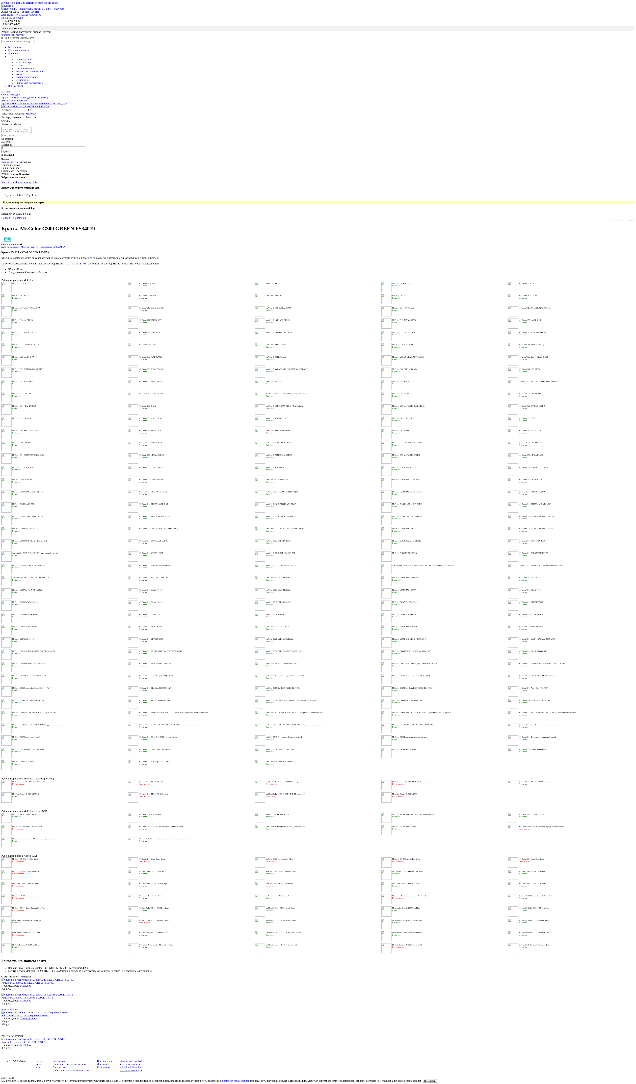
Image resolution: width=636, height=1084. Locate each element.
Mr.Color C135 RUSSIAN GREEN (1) (407, 541)
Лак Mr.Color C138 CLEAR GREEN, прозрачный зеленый (35, 553)
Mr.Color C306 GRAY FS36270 (151, 590)
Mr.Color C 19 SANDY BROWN (404, 320)
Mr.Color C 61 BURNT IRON (277, 418)
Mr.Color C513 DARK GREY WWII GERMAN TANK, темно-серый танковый (169, 725)
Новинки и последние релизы (69, 1064)
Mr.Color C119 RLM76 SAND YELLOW (535, 504)
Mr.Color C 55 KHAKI (148, 406)
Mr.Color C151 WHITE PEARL (151, 553)
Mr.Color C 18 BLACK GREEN (278, 320)
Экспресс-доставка (12, 17)
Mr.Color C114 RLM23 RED (23, 504)
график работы (30, 11)
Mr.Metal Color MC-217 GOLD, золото (154, 794)
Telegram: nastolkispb (131, 1070)
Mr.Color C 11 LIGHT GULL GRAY (26, 308)
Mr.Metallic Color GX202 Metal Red (406, 908)
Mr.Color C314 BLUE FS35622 (531, 602)
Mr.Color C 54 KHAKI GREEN (24, 406)
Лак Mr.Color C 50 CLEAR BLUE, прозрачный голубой (288, 394)
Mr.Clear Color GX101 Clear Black (152, 871)
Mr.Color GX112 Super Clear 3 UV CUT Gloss (410, 896)
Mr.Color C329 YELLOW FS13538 (279, 639)
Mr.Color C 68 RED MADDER (531, 430)
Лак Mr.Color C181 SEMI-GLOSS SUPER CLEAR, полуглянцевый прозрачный (423, 565)
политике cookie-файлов (236, 1080)
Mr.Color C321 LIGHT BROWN (24, 627)
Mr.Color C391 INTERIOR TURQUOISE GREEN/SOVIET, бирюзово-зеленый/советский (173, 712)
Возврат (19, 74)
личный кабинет (10, 2)
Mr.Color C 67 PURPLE (401, 430)
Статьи (38, 1061)
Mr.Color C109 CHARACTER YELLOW (28, 492)
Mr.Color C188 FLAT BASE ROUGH (153, 578)
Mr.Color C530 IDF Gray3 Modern (279, 762)
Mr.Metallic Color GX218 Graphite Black (535, 945)
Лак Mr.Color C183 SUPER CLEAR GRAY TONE (31, 578)
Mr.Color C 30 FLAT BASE (402, 345)
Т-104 (75, 263)
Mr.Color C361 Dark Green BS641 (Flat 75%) (30, 676)
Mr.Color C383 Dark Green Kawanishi (407, 700)
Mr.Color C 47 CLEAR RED (23, 394)
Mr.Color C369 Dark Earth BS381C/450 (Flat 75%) (412, 688)
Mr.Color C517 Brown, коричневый (26, 737)
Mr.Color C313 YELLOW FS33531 (406, 602)
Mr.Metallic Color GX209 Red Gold (26, 933)
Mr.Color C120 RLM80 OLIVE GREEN (27, 516)
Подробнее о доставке (13, 217)
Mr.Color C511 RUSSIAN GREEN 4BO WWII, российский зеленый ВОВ (547, 712)
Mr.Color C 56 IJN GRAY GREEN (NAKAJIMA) (284, 406)
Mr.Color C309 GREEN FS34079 (532, 590)
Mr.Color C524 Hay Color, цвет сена (280, 749)
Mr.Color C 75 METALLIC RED (151, 455)
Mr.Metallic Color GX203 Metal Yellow (534, 908)
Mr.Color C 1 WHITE (20, 283)
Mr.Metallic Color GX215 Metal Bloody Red (156, 945)
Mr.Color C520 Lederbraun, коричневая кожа (409, 737)
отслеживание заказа (46, 2)
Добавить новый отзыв (11, 124)
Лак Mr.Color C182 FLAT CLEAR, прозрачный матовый (541, 565)
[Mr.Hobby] (7, 242)
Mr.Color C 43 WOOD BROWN (151, 381)
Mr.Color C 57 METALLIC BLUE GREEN (408, 406)
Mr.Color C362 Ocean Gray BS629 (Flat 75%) (156, 676)
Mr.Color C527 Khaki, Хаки (23, 762)
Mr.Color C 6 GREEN (20, 296)
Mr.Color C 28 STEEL (147, 345)
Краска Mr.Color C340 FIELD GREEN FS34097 (27, 982)
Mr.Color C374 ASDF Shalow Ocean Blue (28, 700)
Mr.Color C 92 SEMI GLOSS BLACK (533, 467)
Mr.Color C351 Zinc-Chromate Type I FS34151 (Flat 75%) (414, 663)
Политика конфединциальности (71, 1070)
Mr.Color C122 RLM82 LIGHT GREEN (281, 516)
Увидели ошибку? (11, 165)
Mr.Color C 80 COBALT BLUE (151, 467)
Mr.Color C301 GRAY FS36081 (278, 578)
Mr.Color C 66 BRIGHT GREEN (278, 430)
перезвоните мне (12, 28)
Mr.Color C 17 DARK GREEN (150, 320)
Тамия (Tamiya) (28, 1018)
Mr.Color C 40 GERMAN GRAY (404, 369)
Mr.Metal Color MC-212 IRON (151, 782)
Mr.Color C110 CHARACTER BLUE (153, 492)
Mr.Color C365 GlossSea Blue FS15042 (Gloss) (537, 676)
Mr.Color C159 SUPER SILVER (404, 553)
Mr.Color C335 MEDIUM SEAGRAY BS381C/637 (411, 651)
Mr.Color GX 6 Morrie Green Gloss (25, 871)
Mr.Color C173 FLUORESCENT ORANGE (155, 565)
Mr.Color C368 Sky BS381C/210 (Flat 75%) (283, 688)
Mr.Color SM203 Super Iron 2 (277, 814)
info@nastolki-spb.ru (131, 1067)
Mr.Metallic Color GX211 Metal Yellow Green (283, 933)
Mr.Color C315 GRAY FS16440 (24, 614)
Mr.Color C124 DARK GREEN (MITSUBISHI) (537, 516)
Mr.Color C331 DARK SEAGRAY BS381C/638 (537, 639)
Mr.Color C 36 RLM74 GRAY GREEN (534, 357)
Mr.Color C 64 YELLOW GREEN (25, 430)
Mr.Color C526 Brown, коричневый (533, 749)
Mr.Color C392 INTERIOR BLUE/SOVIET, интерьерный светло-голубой (294, 712)
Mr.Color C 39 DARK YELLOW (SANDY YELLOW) (286, 369)
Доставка (102, 1064)
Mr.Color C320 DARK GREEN (531, 614)
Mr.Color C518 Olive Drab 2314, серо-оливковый (158, 737)
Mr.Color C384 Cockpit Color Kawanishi (534, 700)
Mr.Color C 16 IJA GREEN (22, 320)
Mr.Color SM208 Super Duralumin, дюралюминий (285, 826)
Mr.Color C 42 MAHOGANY (23, 381)
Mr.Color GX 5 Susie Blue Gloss (531, 859)
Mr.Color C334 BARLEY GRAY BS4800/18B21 (284, 651)
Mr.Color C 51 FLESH (400, 394)
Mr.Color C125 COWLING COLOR (26, 529)
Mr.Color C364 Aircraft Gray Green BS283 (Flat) (411, 676)
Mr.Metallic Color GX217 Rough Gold (407, 945)
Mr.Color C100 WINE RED (22, 480)
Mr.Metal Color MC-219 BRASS (404, 794)
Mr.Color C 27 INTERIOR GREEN (25, 345)
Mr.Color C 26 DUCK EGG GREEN (533, 332)
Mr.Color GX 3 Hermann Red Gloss (279, 859)
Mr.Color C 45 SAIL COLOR (403, 381)
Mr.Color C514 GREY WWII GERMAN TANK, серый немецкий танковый (294, 725)
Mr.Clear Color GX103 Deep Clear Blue (407, 871)
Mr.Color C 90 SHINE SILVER (404, 467)
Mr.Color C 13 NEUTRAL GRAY (278, 308)
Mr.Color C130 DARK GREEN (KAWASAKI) (30, 541)
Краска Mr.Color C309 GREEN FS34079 (23, 1042)
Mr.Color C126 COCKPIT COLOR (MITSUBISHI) (158, 529)
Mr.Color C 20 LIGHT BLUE (530, 320)
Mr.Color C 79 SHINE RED (22, 467)
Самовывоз (103, 1067)
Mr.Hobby (31, 113)
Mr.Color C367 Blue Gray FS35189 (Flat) (155, 688)
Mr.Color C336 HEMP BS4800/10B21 (533, 651)
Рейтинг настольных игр (29, 71)
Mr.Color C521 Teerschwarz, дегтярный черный (537, 737)
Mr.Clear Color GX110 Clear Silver (152, 896)
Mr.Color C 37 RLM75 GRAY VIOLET (27, 369)
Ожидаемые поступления (29, 83)
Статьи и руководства (27, 68)
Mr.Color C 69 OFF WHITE (23, 443)
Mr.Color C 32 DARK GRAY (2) (24, 357)
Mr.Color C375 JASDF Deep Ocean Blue (154, 700)
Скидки (19, 65)
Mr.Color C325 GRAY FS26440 (404, 627)
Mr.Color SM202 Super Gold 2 (151, 814)
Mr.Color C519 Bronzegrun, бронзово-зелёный (284, 737)
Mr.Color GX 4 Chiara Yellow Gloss (406, 859)
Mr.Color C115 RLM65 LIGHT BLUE (153, 504)
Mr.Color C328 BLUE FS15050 (151, 639)
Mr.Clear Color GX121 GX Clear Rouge (154, 908)
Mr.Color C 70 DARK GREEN (150, 443)
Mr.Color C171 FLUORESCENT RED (533, 553)
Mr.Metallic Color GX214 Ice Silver (26, 945)
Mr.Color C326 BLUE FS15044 (531, 627)
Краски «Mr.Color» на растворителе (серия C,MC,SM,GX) (39, 247)
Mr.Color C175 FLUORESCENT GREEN (281, 565)
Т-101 (67, 263)
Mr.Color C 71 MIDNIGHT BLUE (279, 443)
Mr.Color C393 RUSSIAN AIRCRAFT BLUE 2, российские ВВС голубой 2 (421, 712)
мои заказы (27, 2)
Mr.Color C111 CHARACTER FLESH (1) (282, 492)
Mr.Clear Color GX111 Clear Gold (279, 896)
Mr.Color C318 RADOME (276, 614)
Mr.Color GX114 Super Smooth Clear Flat (28, 908)
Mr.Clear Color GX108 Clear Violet (405, 883)
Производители (23, 59)
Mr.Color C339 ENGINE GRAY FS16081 (155, 663)
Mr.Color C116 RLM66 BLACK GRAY (281, 504)
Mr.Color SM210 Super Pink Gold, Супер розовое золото (541, 826)
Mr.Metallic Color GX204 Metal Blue (26, 920)
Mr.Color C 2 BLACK (147, 283)
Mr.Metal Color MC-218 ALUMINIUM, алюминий (285, 794)
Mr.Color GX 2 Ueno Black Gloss (152, 859)
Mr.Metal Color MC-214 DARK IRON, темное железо (413, 782)
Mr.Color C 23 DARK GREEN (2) (279, 332)
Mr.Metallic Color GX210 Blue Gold (153, 933)
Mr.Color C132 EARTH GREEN (278, 541)
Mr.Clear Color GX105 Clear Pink (25, 883)
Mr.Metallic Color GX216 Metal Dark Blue (282, 945)
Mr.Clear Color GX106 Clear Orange (153, 883)
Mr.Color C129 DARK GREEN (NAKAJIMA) (536, 529)
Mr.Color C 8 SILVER (274, 296)
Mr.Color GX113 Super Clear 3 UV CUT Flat (536, 896)
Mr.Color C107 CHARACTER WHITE (407, 480)
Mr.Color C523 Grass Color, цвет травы (154, 749)
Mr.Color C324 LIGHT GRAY (277, 627)
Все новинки (22, 80)
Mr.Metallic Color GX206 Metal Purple (281, 920)
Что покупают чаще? (26, 77)
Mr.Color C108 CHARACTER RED (532, 480)
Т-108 (83, 263)
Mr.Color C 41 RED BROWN (530, 369)
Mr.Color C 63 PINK (527, 418)
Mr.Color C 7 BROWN (147, 296)
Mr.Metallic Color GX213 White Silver (534, 933)
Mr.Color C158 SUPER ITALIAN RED (280, 553)
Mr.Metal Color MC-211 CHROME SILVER (29, 782)
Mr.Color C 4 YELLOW (401, 283)
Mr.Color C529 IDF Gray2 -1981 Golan (154, 762)
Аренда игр (14, 53)
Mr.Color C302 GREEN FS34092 (405, 578)
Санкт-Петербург (21, 174)
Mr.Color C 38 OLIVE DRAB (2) (151, 369)
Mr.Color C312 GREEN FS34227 (278, 602)
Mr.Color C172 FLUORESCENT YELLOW (29, 565)
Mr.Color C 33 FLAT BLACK (150, 357)
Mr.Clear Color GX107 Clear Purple (279, 883)
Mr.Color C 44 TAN (273, 381)
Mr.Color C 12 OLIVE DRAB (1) (151, 308)
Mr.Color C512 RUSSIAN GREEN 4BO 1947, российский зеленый (38, 725)
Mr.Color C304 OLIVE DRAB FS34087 (27, 590)
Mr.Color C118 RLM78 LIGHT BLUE (407, 504)
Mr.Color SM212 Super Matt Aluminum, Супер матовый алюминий (165, 839)
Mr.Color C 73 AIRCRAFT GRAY (532, 443)
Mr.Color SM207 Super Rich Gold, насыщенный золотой (161, 826)
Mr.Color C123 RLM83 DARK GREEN (407, 516)
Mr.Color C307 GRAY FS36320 (278, 590)
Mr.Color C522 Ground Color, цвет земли (28, 749)
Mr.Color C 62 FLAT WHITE (403, 418)
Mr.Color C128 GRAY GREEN (404, 529)
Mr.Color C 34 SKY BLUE (276, 357)
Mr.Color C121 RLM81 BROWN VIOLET (155, 516)
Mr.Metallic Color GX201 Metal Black (280, 908)
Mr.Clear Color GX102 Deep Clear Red (281, 871)
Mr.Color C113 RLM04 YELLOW (532, 492)
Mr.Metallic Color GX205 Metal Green (154, 920)
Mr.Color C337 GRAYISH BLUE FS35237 (28, 663)
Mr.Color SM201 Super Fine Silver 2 (26, 814)
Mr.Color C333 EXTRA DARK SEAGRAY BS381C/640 (160, 651)
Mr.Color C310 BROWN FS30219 (25, 602)
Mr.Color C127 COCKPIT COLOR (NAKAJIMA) (285, 529)
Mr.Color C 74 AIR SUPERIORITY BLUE (28, 455)
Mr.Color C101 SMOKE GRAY (278, 480)
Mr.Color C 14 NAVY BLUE (403, 308)
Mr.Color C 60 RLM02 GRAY (150, 418)
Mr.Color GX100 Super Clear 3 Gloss (26, 896)
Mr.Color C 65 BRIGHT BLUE (151, 430)
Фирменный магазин (13, 34)
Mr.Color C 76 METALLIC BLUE (279, 455)
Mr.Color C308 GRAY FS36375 (404, 590)
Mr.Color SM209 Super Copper (404, 826)
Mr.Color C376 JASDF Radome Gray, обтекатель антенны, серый (291, 700)
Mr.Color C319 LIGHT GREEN (404, 614)
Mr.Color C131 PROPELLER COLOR (153, 541)
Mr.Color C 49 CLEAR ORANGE (152, 394)
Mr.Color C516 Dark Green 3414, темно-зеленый (538, 725)
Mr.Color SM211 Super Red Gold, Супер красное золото (34, 839)
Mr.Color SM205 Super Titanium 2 (532, 814)
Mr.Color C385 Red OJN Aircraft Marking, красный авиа (34, 712)
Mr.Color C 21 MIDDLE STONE (25, 332)
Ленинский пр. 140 (12, 162)
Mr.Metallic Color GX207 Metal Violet (407, 920)
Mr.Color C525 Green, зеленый (404, 749)
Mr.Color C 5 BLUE (526, 283)
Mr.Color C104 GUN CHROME (151, 480)
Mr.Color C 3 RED (273, 283)
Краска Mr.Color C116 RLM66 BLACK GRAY (27, 997)
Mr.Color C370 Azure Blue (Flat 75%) (533, 688)
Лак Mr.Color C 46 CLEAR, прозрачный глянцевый (539, 381)
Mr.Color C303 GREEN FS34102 (532, 578)
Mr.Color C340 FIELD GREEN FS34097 (281, 663)
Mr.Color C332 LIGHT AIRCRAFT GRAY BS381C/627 (33, 651)
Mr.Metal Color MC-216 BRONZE (25, 794)
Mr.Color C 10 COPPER (528, 296)
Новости (39, 1064)
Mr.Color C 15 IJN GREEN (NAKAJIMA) (535, 308)
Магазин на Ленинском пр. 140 (19, 182)
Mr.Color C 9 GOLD (400, 296)
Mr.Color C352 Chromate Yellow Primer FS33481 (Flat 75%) (542, 663)
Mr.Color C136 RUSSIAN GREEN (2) (533, 541)
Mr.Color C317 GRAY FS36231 (151, 614)
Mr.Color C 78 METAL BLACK (531, 455)
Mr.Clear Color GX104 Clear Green (532, 871)
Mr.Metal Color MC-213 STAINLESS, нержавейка (285, 782)
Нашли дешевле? (11, 168)
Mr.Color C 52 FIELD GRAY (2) (531, 394)
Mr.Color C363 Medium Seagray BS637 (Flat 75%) (285, 676)
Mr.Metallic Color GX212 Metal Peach (407, 933)
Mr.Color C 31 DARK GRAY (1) (531, 345)
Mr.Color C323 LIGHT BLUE (150, 627)
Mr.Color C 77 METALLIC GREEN (406, 455)
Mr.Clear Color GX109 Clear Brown (533, 883)
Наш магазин (15, 86)
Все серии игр (23, 62)
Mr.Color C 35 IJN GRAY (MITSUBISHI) (408, 357)
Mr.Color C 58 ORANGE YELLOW (532, 406)
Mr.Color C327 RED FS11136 (23, 639)
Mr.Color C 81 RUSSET (275, 467)
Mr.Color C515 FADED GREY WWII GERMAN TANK (413, 725)
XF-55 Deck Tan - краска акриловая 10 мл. (25, 1015)
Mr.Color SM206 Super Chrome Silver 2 (27, 826)
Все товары (14, 47)
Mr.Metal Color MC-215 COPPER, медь (534, 782)
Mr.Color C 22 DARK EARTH (150, 332)
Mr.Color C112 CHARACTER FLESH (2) (408, 492)
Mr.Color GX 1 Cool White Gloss (25, 859)
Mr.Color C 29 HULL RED (276, 345)
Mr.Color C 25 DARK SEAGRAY (405, 332)
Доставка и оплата (18, 50)
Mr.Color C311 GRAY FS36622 (151, 602)
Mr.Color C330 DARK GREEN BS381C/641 (409, 639)
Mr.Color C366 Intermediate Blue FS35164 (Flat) (31, 688)
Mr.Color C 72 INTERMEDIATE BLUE (407, 443)
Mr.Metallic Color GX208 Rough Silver (534, 920)
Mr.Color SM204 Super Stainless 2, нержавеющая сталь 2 (414, 814)
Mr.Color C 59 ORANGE (21, 418)
